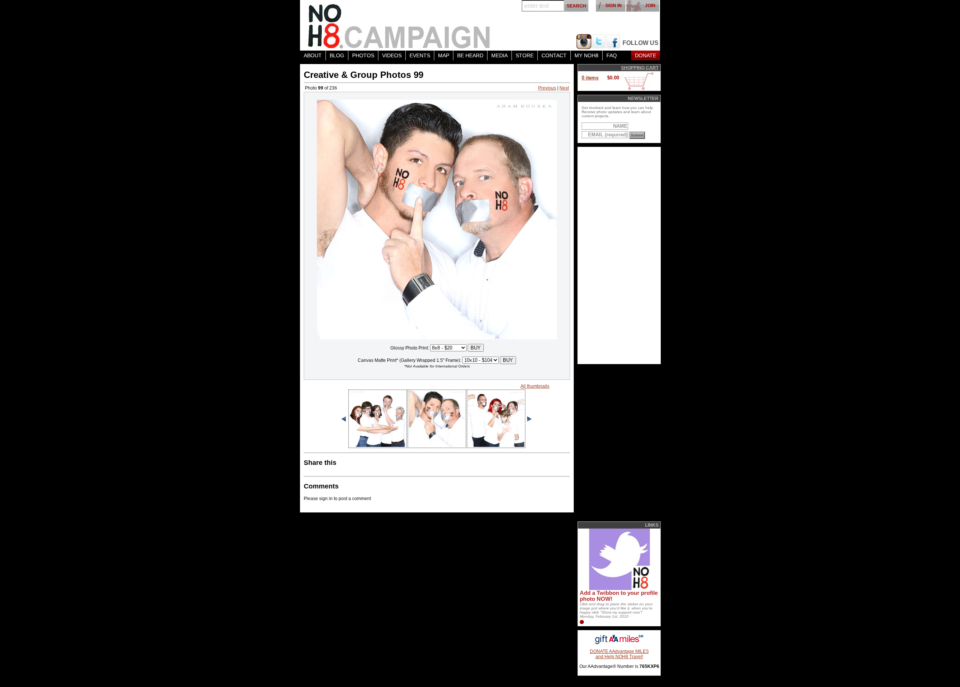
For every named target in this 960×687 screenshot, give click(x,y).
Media (499, 55)
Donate (645, 55)
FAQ (611, 55)
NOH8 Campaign (399, 25)
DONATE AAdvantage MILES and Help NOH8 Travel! (619, 654)
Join (650, 5)
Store (525, 55)
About (313, 55)
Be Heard (470, 55)
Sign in (613, 5)
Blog (337, 55)
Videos (392, 55)
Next (564, 88)
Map (443, 55)
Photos (363, 55)
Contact (554, 55)
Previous (547, 88)
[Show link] (619, 588)
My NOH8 (586, 55)
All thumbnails (534, 386)
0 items (590, 78)
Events (420, 55)
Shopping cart (639, 67)
